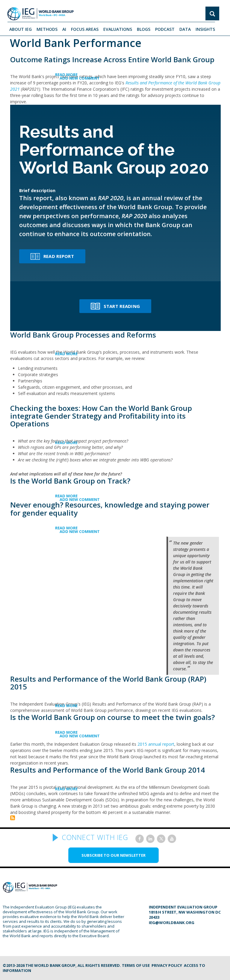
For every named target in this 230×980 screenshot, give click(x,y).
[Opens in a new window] (139, 839)
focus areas (85, 29)
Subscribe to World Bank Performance (12, 817)
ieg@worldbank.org (171, 922)
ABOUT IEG (20, 29)
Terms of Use (136, 965)
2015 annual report (155, 744)
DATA (185, 29)
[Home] (40, 13)
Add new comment (80, 78)
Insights (205, 29)
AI (64, 29)
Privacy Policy (167, 965)
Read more (77, 74)
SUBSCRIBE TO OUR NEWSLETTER (113, 855)
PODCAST (165, 29)
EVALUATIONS (117, 29)
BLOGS (143, 29)
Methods (47, 29)
